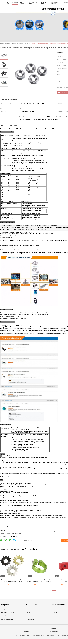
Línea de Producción (57, 609)
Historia (28, 612)
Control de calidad (44, 3)
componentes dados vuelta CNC (8, 615)
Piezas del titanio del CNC (6, 619)
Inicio (26, 628)
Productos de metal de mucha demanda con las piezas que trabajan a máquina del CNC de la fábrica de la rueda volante (12, 580)
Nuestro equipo (30, 619)
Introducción (29, 609)
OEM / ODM (55, 612)
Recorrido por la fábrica (33, 3)
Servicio (28, 615)
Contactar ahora (13, 585)
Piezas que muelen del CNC (7, 612)
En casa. (8, 3)
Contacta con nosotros (54, 3)
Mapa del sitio (54, 631)
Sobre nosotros (22, 3)
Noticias (66, 2)
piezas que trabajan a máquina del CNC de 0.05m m (22, 517)
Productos (15, 2)
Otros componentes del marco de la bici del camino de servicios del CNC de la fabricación (39, 580)
